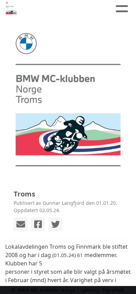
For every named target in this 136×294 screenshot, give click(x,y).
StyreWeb (113, 290)
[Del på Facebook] (38, 224)
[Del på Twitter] (55, 224)
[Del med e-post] (21, 224)
